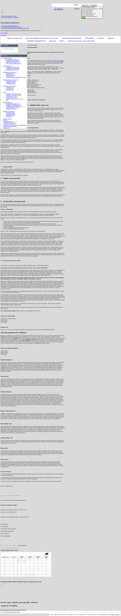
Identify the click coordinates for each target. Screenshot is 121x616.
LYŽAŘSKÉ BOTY (8, 102)
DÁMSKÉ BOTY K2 (11, 74)
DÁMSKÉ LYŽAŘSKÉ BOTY (13, 105)
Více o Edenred (4, 33)
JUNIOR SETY (9, 90)
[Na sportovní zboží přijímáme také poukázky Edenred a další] (15, 28)
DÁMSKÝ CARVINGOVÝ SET (13, 95)
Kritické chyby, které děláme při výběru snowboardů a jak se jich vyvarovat (42, 38)
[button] (3, 35)
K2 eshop (58, 9)
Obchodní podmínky (5, 610)
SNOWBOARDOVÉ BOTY (10, 72)
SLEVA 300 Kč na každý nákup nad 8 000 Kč (71, 38)
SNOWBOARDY (7, 66)
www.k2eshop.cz (60, 60)
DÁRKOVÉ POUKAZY (9, 124)
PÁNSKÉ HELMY (10, 112)
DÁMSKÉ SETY (10, 88)
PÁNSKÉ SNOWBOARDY (12, 67)
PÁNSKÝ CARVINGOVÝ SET (13, 93)
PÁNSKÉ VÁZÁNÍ (10, 81)
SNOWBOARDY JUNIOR (12, 69)
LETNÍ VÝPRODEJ (89, 38)
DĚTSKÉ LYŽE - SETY (11, 96)
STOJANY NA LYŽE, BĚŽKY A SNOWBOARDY (15, 125)
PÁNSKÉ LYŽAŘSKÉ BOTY (13, 103)
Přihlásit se (76, 4)
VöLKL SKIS (6, 127)
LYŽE (4, 92)
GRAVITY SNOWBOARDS (10, 126)
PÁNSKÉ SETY (10, 87)
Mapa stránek (17, 612)
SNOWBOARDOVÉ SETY (9, 86)
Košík (89, 5)
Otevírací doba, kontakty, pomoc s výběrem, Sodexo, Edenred (81, 40)
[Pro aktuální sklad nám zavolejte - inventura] (11, 27)
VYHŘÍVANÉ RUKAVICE (9, 122)
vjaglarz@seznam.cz (115, 614)
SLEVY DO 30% (100, 38)
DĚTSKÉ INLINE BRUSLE (12, 62)
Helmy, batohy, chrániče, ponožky (13, 63)
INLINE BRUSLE (7, 58)
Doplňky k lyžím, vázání (11, 97)
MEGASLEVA (111, 38)
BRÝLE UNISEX (7, 119)
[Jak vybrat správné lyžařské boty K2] (9, 25)
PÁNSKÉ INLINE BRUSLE (12, 59)
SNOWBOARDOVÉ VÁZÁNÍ (10, 80)
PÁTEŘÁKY (9, 116)
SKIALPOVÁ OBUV (11, 109)
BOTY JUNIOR (10, 76)
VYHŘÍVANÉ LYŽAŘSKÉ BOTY (14, 106)
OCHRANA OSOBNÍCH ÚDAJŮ (18, 610)
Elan (7, 100)
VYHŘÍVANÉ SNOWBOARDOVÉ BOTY (16, 77)
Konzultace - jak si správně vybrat (14, 38)
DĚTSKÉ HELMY (10, 115)
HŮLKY (5, 120)
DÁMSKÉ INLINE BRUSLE (13, 61)
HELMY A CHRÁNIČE (8, 111)
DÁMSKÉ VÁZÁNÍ (11, 82)
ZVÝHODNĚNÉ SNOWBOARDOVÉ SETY (36, 40)
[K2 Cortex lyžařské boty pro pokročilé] (10, 17)
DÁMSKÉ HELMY (10, 114)
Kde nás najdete (52, 40)
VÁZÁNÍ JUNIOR (10, 83)
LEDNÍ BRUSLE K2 (8, 121)
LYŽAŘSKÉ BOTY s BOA (12, 107)
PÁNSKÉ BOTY (10, 73)
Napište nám (76, 8)
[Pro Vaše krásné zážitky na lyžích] (8, 16)
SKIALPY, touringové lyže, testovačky (15, 98)
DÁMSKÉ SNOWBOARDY (13, 68)
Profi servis (62, 40)
